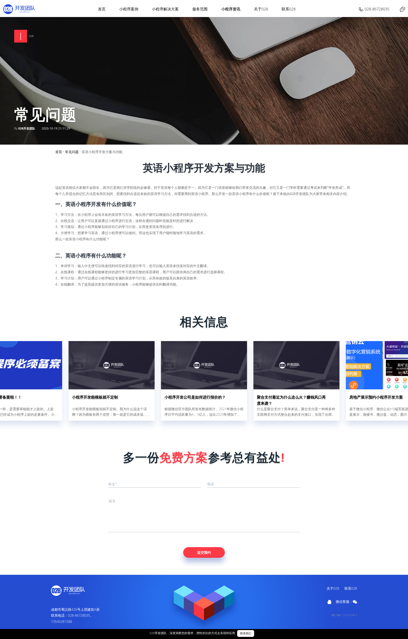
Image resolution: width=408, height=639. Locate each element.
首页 (102, 8)
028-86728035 (377, 8)
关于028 (261, 8)
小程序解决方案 (165, 8)
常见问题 (72, 151)
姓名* (112, 484)
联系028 (289, 8)
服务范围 (200, 8)
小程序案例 (128, 8)
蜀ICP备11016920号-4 (344, 615)
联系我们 (245, 633)
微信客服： (344, 601)
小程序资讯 (230, 8)
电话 (210, 484)
